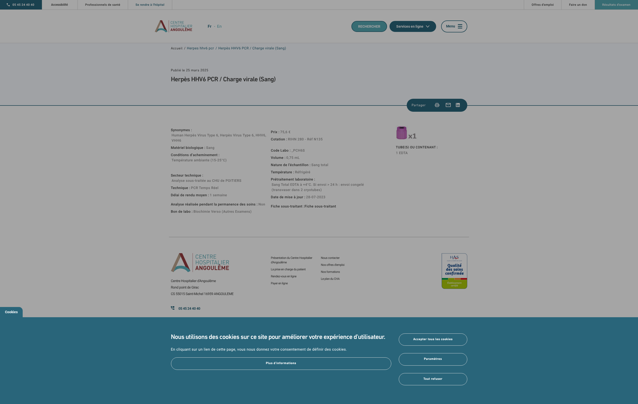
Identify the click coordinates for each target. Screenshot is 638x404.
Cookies (11, 312)
